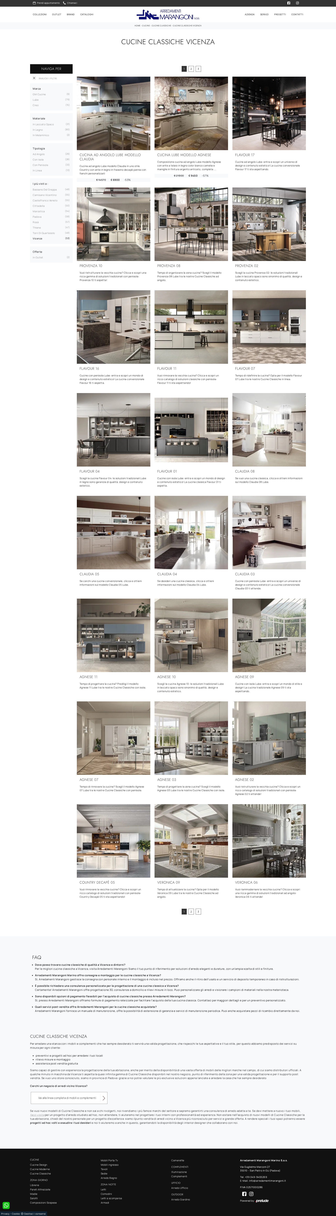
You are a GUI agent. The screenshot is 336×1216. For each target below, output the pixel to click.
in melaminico (41, 135)
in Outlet (38, 257)
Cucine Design (38, 1164)
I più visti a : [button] (40, 184)
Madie (33, 1193)
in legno (38, 129)
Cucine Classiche (161, 25)
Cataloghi (86, 14)
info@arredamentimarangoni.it (267, 1180)
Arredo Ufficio (179, 1188)
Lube (35, 99)
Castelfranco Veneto (45, 200)
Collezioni (40, 14)
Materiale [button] (39, 118)
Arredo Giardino (180, 1199)
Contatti (297, 14)
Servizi (264, 14)
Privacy (5, 1213)
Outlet (56, 14)
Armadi (105, 1202)
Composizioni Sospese (43, 1202)
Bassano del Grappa (45, 189)
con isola (38, 159)
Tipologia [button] (39, 148)
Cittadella (39, 205)
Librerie (34, 1185)
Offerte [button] (37, 252)
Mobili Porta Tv (109, 1160)
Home (137, 25)
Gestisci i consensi (35, 1213)
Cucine (146, 25)
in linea (37, 170)
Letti (103, 1189)
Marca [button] (37, 89)
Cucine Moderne (40, 1169)
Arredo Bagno (109, 1178)
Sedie (104, 1173)
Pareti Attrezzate (40, 1189)
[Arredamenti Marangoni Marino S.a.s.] (168, 14)
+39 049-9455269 (256, 1177)
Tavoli (104, 1169)
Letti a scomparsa (111, 1198)
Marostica (39, 211)
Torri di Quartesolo (44, 233)
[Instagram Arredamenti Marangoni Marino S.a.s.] (250, 1193)
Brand (71, 14)
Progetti (280, 14)
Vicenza (37, 238)
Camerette (177, 1160)
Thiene (37, 227)
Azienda (250, 14)
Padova (37, 216)
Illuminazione (179, 1172)
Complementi (179, 1176)
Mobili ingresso (110, 1164)
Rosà (36, 222)
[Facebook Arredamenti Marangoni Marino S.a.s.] (243, 1193)
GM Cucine (39, 94)
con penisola (40, 165)
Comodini (106, 1193)
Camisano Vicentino (45, 195)
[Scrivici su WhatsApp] (6, 1205)
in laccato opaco (43, 124)
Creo (35, 105)
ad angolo (39, 154)
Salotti (34, 1198)
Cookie (16, 1213)
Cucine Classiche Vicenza (187, 25)
